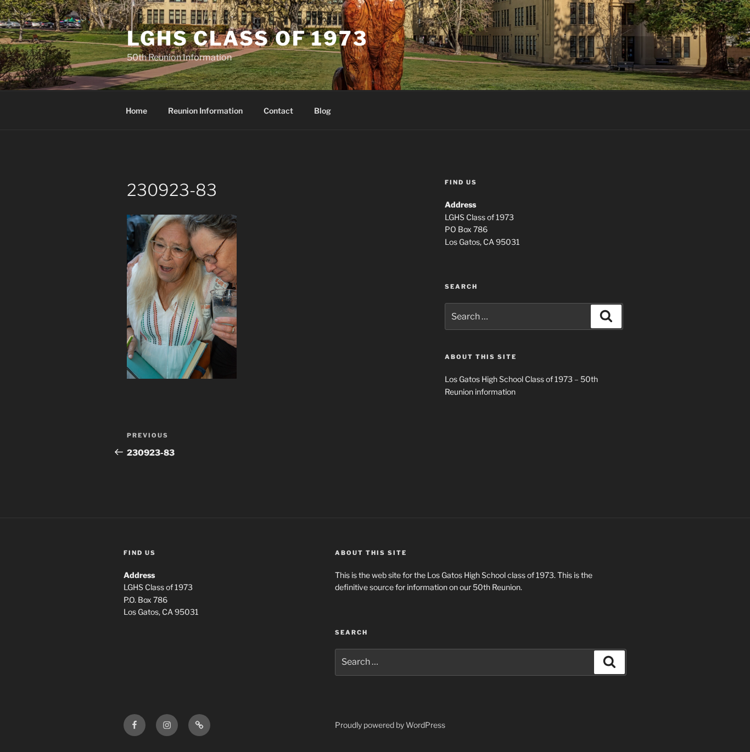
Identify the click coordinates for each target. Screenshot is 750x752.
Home (136, 110)
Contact (278, 110)
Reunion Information (205, 110)
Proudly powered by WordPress (390, 724)
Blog (322, 110)
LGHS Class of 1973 (247, 38)
